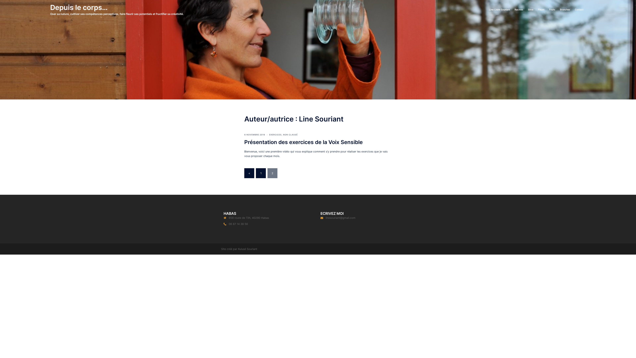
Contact (579, 9)
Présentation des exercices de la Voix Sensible (303, 142)
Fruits (552, 9)
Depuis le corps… (79, 7)
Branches (565, 9)
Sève (530, 9)
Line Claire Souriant (499, 9)
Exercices (275, 134)
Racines (519, 9)
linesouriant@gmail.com (340, 217)
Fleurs (541, 9)
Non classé (290, 134)
